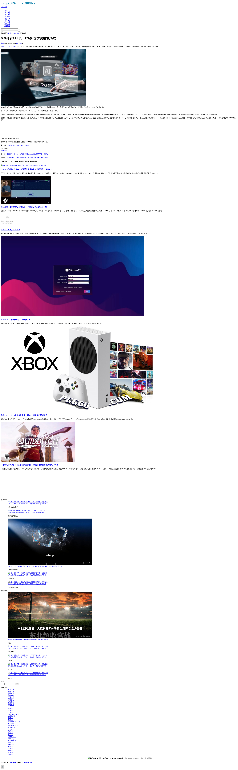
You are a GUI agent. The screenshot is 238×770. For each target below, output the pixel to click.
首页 (5, 10)
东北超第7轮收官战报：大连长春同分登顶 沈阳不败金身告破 (28, 639)
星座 (10, 708)
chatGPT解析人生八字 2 (10, 230)
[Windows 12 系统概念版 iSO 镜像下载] (72, 316)
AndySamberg (13, 714)
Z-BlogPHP (12, 762)
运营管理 (11, 703)
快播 (10, 720)
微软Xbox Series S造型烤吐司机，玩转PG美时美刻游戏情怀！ (25, 415)
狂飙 (10, 710)
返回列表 (4, 150)
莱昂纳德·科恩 (14, 722)
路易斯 (11, 716)
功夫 (10, 731)
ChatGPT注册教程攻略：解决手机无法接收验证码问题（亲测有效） (27, 169)
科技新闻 (12, 740)
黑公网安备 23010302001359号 (111, 758)
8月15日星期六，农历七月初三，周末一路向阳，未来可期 (27, 648)
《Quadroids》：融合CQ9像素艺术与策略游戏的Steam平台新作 (27, 157)
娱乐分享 (7, 14)
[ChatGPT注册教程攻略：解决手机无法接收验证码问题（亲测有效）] (24, 165)
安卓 (11, 742)
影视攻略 (7, 16)
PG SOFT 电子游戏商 (9, 46)
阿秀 (10, 718)
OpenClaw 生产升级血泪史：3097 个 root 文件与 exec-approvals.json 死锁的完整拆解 (35, 566)
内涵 (10, 754)
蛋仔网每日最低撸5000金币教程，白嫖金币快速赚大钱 (26, 512)
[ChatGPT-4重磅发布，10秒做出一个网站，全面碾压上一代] (26, 203)
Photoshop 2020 (14, 725)
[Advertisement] (56, 129)
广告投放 (7, 26)
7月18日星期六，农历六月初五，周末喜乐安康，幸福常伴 (27, 575)
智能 (11, 744)
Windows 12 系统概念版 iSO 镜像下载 (15, 320)
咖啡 (10, 750)
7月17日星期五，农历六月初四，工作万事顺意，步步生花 (27, 504)
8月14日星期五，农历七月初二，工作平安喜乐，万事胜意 (27, 657)
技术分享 (7, 12)
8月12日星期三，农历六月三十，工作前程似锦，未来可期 (27, 675)
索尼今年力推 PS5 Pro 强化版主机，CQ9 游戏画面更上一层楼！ (27, 154)
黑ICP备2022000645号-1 (134, 758)
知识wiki (7, 18)
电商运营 (7, 24)
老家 (10, 733)
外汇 (10, 735)
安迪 (10, 712)
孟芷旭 (11, 727)
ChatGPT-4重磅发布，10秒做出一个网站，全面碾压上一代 (24, 207)
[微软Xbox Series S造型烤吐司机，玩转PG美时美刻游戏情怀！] (77, 411)
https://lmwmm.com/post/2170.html (18, 145)
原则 (10, 746)
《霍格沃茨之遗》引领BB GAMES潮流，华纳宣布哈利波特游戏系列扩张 (29, 465)
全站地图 (148, 758)
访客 (2, 43)
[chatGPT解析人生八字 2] (7, 226)
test (10, 729)
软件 (11, 739)
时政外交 (12, 737)
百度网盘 (12, 723)
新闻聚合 (7, 22)
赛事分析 (7, 20)
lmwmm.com (28, 762)
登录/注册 (4, 7)
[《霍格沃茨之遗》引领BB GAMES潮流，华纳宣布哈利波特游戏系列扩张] (38, 461)
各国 (10, 748)
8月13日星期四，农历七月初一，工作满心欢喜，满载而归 (27, 666)
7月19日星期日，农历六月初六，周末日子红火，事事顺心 (27, 584)
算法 (10, 752)
